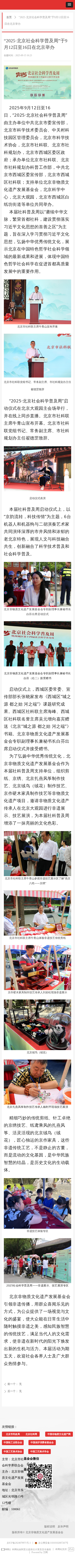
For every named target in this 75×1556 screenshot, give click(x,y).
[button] (69, 5)
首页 (9, 17)
